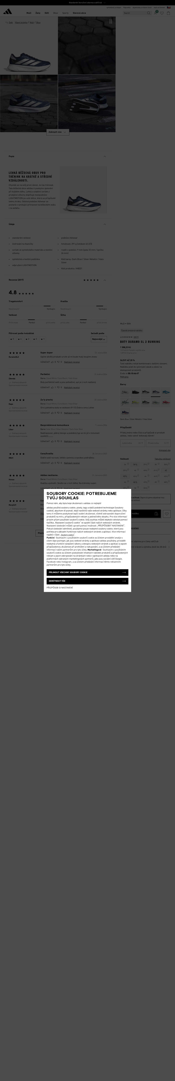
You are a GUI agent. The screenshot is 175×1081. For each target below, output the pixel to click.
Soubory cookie (67, 535)
